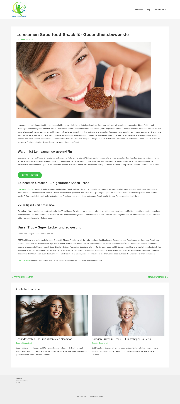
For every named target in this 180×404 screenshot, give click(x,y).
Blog (148, 10)
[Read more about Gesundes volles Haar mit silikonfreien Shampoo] (52, 315)
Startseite (139, 10)
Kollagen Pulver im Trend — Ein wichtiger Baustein (121, 339)
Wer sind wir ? (160, 10)
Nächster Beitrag (158, 277)
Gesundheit (27, 343)
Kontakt (18, 383)
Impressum (19, 378)
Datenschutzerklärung (22, 380)
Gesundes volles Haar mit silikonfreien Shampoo (44, 339)
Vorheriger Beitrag (22, 277)
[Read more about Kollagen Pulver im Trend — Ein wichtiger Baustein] (128, 315)
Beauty (18, 343)
